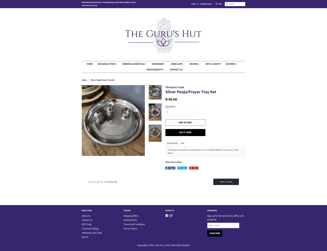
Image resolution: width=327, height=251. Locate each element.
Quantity (170, 106)
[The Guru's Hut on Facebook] (166, 215)
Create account (206, 4)
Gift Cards (86, 224)
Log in (193, 4)
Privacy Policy (130, 228)
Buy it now (185, 132)
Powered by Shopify (180, 245)
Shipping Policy (131, 215)
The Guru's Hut (162, 245)
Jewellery (177, 64)
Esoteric (231, 64)
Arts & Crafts (213, 64)
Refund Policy (130, 220)
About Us (86, 215)
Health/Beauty (155, 69)
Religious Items (107, 64)
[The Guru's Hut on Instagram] (171, 215)
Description (172, 143)
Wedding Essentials (133, 64)
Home (90, 64)
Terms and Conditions (134, 224)
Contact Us (176, 69)
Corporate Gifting (90, 228)
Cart (220, 4)
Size (182, 143)
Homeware (158, 64)
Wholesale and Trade (92, 232)
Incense (194, 64)
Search (85, 237)
